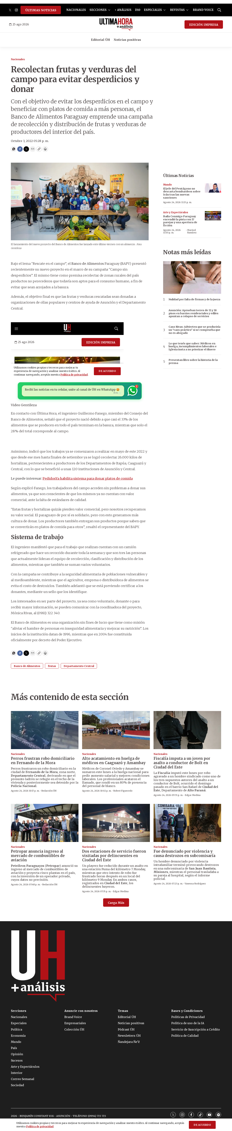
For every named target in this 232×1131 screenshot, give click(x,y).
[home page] (116, 24)
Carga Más (116, 903)
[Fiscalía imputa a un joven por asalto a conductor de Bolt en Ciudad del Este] (187, 730)
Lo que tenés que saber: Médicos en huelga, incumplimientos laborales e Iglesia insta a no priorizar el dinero (193, 346)
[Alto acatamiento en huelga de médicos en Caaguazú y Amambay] (116, 730)
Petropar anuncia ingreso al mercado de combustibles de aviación (38, 855)
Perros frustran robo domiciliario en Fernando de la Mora (42, 760)
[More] (109, 10)
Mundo (167, 184)
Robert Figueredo (122, 790)
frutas (52, 666)
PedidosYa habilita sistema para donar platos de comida (88, 478)
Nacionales (18, 59)
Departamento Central (79, 666)
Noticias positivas (127, 40)
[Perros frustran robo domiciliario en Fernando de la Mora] (44, 730)
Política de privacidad (39, 1126)
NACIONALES (76, 10)
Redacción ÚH (49, 790)
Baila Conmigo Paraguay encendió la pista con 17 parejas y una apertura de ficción (180, 221)
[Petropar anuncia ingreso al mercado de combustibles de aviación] (44, 823)
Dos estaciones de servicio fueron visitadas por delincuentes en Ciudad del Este (114, 855)
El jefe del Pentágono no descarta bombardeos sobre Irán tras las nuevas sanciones (181, 193)
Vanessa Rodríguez (195, 883)
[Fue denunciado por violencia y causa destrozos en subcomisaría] (187, 823)
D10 (137, 10)
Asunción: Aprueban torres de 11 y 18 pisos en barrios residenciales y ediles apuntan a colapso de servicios (193, 313)
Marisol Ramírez (191, 231)
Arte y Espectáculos (175, 212)
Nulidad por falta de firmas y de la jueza (194, 299)
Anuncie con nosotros (81, 1011)
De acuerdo (202, 1124)
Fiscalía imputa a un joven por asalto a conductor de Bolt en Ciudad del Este (182, 762)
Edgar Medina (192, 795)
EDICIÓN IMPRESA (203, 24)
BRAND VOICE (203, 10)
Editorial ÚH (100, 40)
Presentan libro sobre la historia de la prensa (193, 362)
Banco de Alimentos (27, 666)
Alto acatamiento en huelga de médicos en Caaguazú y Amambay (114, 760)
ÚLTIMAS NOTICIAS (40, 10)
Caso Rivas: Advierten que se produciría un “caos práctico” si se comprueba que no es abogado (194, 329)
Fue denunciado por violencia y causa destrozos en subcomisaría (184, 853)
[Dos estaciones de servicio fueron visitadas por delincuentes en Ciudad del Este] (116, 823)
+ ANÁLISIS (123, 10)
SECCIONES (98, 10)
